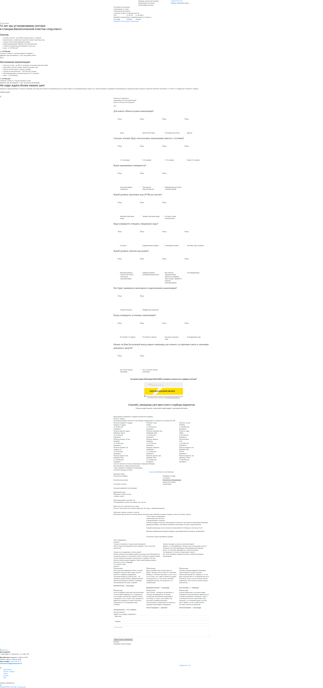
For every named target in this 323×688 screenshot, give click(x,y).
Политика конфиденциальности (11, 663)
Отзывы (6, 675)
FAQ (4, 677)
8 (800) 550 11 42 (176, 1)
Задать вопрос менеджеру (123, 639)
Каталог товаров (9, 671)
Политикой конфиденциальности (172, 397)
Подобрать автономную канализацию (126, 21)
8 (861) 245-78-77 (15, 661)
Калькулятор (153, 472)
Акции (5, 673)
